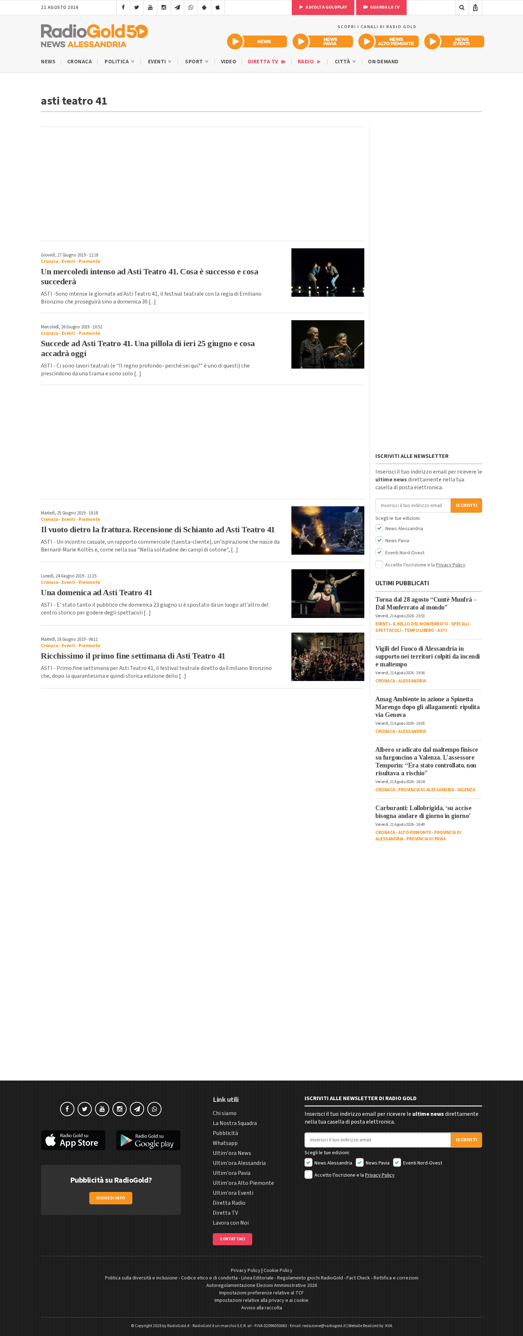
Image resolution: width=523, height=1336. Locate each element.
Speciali (460, 624)
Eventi (158, 61)
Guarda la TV (384, 7)
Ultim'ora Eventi (233, 1193)
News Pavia (396, 540)
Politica (117, 61)
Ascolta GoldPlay (326, 7)
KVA (388, 1326)
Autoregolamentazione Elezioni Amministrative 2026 (261, 1285)
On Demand (383, 61)
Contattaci (232, 1239)
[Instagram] (163, 7)
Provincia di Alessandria (426, 790)
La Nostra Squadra (235, 1123)
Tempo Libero (419, 630)
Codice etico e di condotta (209, 1278)
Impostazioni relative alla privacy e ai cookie (261, 1300)
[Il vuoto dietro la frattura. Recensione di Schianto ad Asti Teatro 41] (327, 530)
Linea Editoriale (257, 1278)
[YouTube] (150, 7)
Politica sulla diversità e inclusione (141, 1278)
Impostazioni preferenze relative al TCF (261, 1293)
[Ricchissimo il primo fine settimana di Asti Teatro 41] (327, 657)
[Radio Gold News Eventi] (454, 41)
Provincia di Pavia (425, 839)
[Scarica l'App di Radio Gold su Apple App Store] (73, 1140)
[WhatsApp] (190, 7)
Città (343, 61)
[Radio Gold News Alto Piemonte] (388, 41)
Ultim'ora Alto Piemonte (243, 1183)
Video (229, 61)
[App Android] (204, 7)
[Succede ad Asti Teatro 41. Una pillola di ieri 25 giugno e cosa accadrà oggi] (327, 344)
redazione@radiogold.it (324, 1326)
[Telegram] (177, 7)
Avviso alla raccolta (261, 1307)
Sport (194, 61)
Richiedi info (110, 1198)
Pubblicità (225, 1133)
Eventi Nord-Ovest (404, 552)
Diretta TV (264, 61)
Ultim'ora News (232, 1153)
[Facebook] (123, 7)
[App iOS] (217, 7)
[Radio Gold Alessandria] (94, 34)
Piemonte (89, 261)
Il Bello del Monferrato (420, 624)
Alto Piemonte (414, 832)
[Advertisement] (202, 184)
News (48, 61)
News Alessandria (403, 528)
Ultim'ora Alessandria (239, 1163)
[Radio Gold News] (257, 41)
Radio (306, 61)
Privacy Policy (450, 565)
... (152, 302)
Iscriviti (466, 505)
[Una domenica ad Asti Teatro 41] (327, 593)
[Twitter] (136, 7)
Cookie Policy (278, 1270)
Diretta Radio (229, 1203)
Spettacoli (388, 630)
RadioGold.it (178, 1326)
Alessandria (412, 681)
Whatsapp (225, 1143)
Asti (442, 630)
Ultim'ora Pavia (231, 1173)
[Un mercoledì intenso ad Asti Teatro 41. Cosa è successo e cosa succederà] (327, 272)
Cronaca (79, 61)
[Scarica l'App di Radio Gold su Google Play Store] (148, 1140)
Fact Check (358, 1278)
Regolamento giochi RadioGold (310, 1278)
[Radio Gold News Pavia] (322, 41)
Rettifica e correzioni (396, 1278)
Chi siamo (225, 1113)
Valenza (466, 790)
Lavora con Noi (231, 1223)
